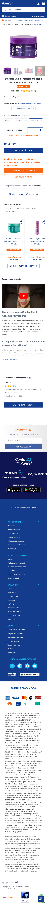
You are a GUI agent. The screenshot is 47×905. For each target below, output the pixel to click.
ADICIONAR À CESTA (23, 150)
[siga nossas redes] (12, 666)
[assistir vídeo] (39, 70)
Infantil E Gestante (14, 608)
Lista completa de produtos (23, 266)
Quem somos (12, 526)
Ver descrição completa (10, 359)
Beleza (10, 589)
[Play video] (23, 296)
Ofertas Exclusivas (28, 20)
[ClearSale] (7, 897)
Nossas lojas (12, 548)
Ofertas (10, 649)
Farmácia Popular (14, 578)
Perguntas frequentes (16, 633)
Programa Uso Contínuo (16, 574)
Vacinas (10, 559)
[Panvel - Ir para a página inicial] (18, 4)
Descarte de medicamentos (17, 545)
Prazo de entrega (14, 641)
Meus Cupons (8, 20)
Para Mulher (37, 24)
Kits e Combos (18, 20)
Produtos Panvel (14, 615)
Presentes (28, 24)
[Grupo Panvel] (10, 881)
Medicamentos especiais (16, 563)
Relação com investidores (17, 537)
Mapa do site (12, 652)
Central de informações (16, 630)
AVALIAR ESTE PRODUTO (23, 405)
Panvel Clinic (12, 619)
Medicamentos (13, 592)
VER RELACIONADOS (23, 177)
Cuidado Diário (18, 24)
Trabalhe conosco (14, 529)
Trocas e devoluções (15, 645)
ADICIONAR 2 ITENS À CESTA (23, 171)
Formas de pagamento (16, 637)
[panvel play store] (32, 489)
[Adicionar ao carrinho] (21, 221)
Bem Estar (11, 600)
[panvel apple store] (14, 489)
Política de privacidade (16, 541)
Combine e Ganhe (39, 20)
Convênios (11, 570)
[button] (23, 97)
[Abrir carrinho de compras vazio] (43, 3)
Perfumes (11, 604)
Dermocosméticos (14, 611)
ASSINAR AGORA (23, 447)
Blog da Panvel (13, 533)
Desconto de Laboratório (17, 567)
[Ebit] (25, 897)
